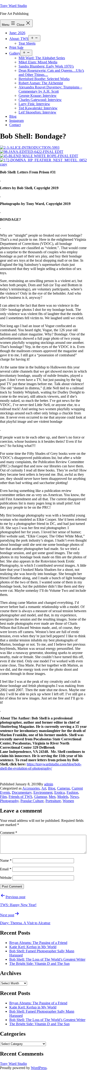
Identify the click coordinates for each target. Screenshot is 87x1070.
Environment (42, 792)
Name (6, 860)
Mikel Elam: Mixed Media (38, 62)
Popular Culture (32, 801)
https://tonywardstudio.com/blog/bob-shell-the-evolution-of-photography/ (40, 766)
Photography (9, 801)
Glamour (40, 797)
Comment (8, 833)
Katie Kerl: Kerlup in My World (32, 947)
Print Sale (16, 47)
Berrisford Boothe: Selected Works (44, 79)
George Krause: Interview (38, 96)
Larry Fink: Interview (34, 104)
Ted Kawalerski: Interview (38, 108)
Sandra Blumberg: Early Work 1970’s (46, 66)
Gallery (14, 53)
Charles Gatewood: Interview (40, 100)
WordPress (39, 1068)
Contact (15, 125)
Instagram (16, 121)
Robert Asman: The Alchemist (41, 83)
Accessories (31, 788)
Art (43, 788)
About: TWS (18, 39)
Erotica (59, 792)
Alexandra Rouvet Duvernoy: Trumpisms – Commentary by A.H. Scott (50, 89)
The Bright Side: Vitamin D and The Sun (39, 964)
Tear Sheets (27, 43)
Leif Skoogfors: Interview (37, 112)
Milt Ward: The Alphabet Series (42, 58)
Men (52, 797)
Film (3, 797)
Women (68, 801)
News (74, 797)
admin (48, 784)
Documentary (22, 792)
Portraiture (53, 801)
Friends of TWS (20, 797)
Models (62, 797)
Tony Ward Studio (13, 6)
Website (6, 878)
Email (5, 869)
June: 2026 (17, 33)
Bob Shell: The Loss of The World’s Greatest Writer (47, 959)
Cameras (63, 788)
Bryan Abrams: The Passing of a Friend (38, 943)
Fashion (72, 792)
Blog (12, 116)
